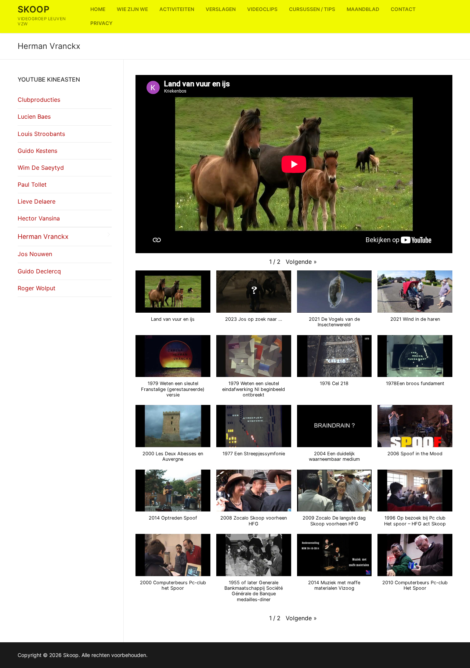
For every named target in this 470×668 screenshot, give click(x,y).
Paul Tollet (32, 184)
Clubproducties (39, 99)
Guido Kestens (37, 150)
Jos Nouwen (35, 254)
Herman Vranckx (43, 236)
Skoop (33, 9)
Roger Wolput (36, 288)
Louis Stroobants (41, 133)
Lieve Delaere (36, 201)
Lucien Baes (34, 116)
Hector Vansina (39, 218)
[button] (301, 262)
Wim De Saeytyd (41, 167)
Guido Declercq (39, 271)
